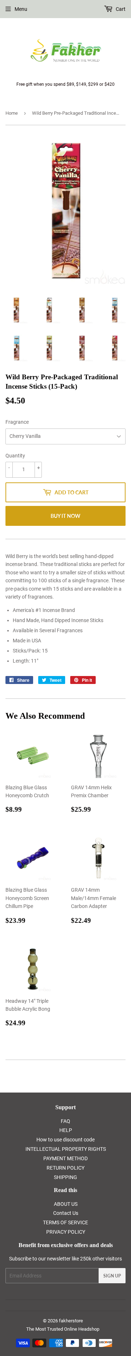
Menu (21, 9)
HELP (65, 1130)
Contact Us (65, 1213)
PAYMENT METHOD (65, 1158)
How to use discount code (65, 1139)
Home (11, 113)
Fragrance (17, 422)
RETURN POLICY (65, 1168)
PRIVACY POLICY (65, 1232)
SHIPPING (65, 1177)
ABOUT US (66, 1204)
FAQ (65, 1121)
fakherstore (71, 1320)
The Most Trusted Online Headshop (62, 1329)
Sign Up (112, 1276)
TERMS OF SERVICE (65, 1222)
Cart (120, 9)
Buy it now (65, 516)
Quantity (15, 456)
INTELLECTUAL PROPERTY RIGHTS (65, 1149)
